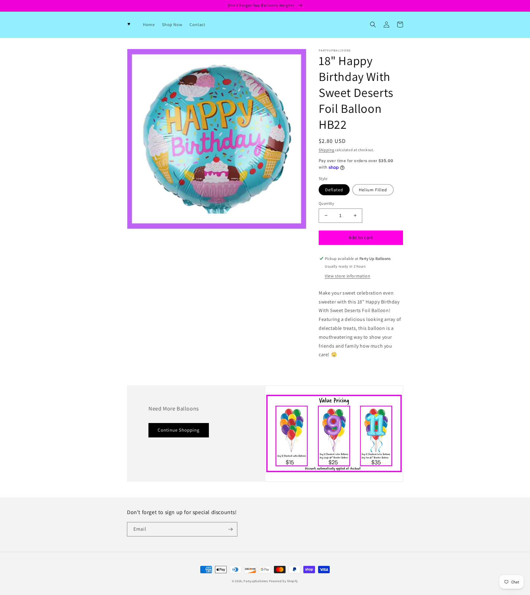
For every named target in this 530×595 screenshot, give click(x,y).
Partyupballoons (256, 581)
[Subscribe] (230, 529)
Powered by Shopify (283, 581)
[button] (373, 24)
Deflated (334, 190)
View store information (347, 276)
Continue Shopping (179, 430)
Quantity (326, 203)
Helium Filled (373, 190)
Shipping (326, 149)
